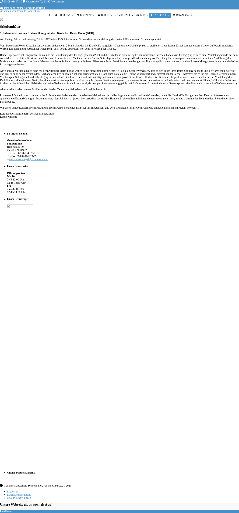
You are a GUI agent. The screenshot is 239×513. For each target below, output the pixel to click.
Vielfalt (124, 15)
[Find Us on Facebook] (4, 4)
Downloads (184, 15)
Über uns (64, 15)
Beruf (105, 15)
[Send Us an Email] (1, 4)
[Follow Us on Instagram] (7, 4)
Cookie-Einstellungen (19, 497)
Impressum (13, 491)
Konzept (86, 15)
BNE (142, 15)
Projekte (160, 15)
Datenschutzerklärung (19, 494)
